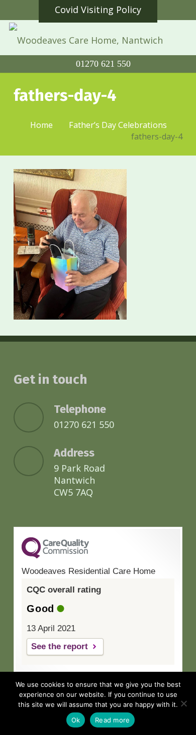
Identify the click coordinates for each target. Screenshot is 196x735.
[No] (183, 703)
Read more (112, 720)
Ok (75, 720)
